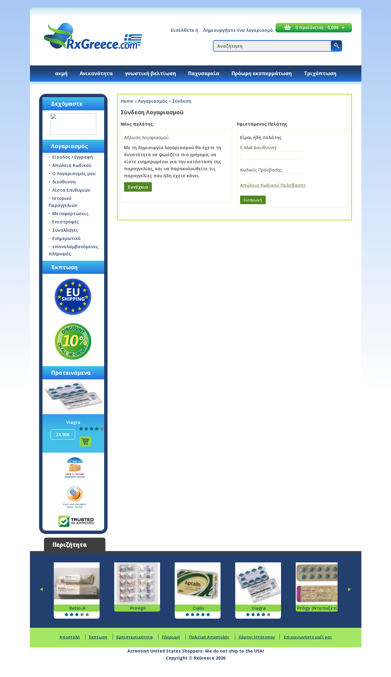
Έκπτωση (98, 637)
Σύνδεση (181, 101)
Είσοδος (61, 157)
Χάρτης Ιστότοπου (257, 637)
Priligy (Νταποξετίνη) (320, 608)
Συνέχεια (138, 187)
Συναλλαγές (65, 230)
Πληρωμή (171, 637)
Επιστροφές (65, 222)
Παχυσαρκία (203, 73)
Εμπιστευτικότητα (134, 637)
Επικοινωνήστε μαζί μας (308, 637)
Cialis (198, 608)
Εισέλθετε (182, 30)
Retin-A (77, 608)
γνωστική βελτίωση (150, 73)
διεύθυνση (64, 182)
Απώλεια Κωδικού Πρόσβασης (273, 185)
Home (127, 101)
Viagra (73, 422)
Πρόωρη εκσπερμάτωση (262, 73)
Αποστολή (70, 637)
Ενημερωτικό (66, 238)
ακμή (61, 73)
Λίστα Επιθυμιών (71, 190)
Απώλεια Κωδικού (71, 165)
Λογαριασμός (152, 101)
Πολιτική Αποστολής (209, 637)
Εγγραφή (83, 157)
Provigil (138, 608)
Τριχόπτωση (320, 73)
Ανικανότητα (96, 73)
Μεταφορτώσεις (70, 213)
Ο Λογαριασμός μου (74, 173)
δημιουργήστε (219, 30)
